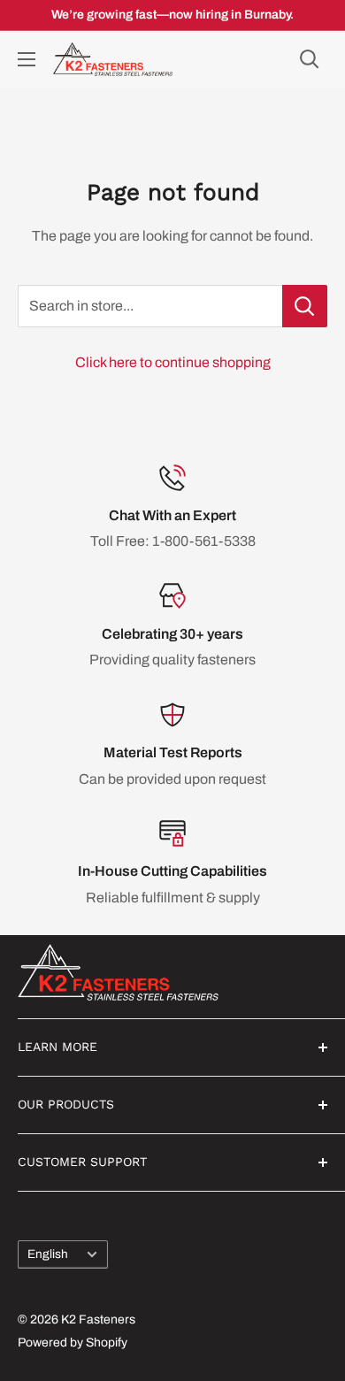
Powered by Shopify (72, 1342)
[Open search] (309, 59)
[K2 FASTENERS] (172, 972)
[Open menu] (26, 59)
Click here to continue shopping (173, 362)
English (47, 1254)
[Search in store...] (304, 306)
